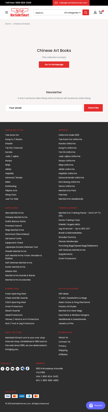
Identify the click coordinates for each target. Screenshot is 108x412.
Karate (8, 152)
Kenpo (8, 160)
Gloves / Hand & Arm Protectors (22, 319)
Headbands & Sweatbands (72, 319)
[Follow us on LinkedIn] (17, 369)
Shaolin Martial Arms (15, 251)
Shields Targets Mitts (69, 224)
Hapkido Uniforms (68, 173)
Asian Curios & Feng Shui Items (74, 302)
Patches (63, 194)
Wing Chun (10, 194)
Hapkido (9, 173)
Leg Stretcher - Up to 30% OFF (74, 228)
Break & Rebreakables (70, 232)
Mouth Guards (12, 310)
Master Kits (11, 271)
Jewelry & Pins (66, 323)
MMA (7, 181)
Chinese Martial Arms (16, 217)
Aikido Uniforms (67, 169)
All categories (71, 12)
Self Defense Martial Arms (18, 262)
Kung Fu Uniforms (68, 147)
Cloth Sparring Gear (15, 302)
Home (8, 23)
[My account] (95, 12)
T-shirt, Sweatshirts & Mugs (73, 297)
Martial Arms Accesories (18, 279)
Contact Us (64, 341)
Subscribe (93, 107)
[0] (100, 12)
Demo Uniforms (67, 186)
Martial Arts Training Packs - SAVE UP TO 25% (80, 214)
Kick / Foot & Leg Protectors (19, 323)
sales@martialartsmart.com (73, 2)
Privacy (62, 345)
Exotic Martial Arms (15, 266)
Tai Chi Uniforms (67, 152)
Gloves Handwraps (68, 241)
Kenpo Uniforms (67, 160)
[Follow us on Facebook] (2, 369)
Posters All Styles (67, 306)
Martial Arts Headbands (71, 198)
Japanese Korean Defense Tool (21, 247)
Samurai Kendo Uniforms (71, 177)
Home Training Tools (69, 220)
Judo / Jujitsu (12, 156)
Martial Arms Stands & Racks (20, 275)
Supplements (65, 254)
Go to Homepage (54, 64)
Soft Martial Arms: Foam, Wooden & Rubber (23, 257)
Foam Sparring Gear (15, 293)
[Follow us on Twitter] (7, 369)
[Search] (85, 12)
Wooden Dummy (67, 237)
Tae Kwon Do (12, 135)
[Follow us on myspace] (22, 369)
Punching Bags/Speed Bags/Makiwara (78, 245)
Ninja (7, 164)
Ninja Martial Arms (14, 229)
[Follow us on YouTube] (12, 369)
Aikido (8, 169)
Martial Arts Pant (67, 190)
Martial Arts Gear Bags (70, 310)
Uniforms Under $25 (69, 135)
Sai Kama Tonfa (13, 238)
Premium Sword (13, 225)
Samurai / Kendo (13, 177)
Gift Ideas (63, 293)
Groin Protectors (67, 258)
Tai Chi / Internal (13, 147)
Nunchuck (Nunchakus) (17, 234)
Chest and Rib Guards (16, 297)
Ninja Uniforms (66, 164)
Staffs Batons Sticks (15, 221)
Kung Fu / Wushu (13, 139)
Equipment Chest (14, 242)
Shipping (63, 350)
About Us (63, 337)
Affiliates (63, 354)
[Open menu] (6, 12)
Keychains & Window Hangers (74, 315)
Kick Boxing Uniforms (69, 181)
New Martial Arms (14, 212)
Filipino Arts (11, 190)
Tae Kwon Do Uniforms (70, 139)
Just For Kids (11, 198)
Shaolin (9, 143)
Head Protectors (14, 315)
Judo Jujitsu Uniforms (69, 156)
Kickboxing (10, 186)
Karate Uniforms (67, 143)
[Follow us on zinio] (27, 369)
